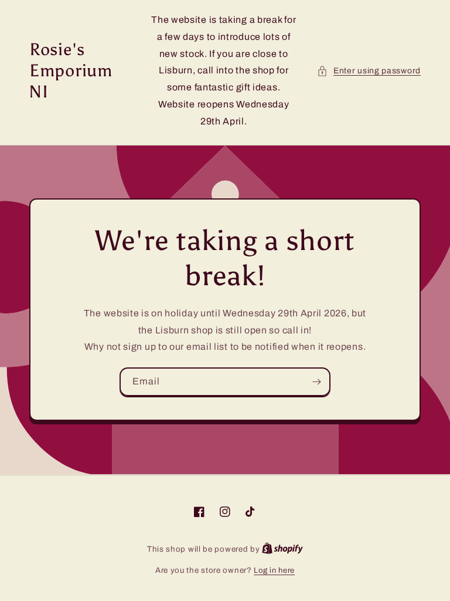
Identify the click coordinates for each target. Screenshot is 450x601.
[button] (369, 70)
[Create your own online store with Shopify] (282, 549)
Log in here (274, 570)
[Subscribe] (316, 381)
